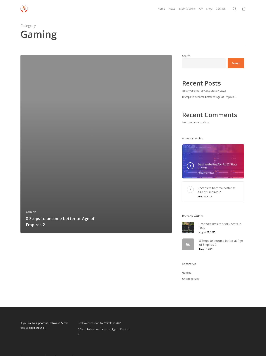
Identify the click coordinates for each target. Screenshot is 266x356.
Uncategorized (190, 278)
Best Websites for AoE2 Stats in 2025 (204, 90)
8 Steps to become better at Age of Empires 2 (209, 97)
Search (186, 55)
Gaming (31, 212)
